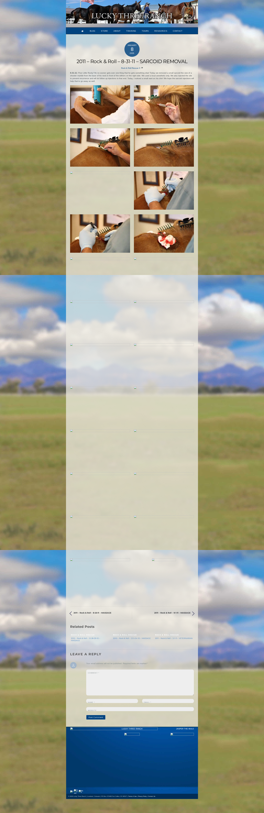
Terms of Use (132, 796)
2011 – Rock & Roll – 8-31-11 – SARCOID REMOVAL (132, 61)
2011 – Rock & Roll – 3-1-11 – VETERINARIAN (174, 638)
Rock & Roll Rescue (130, 68)
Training (131, 31)
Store (104, 31)
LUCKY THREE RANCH (132, 729)
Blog (92, 31)
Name (91, 702)
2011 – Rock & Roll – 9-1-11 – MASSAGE (172, 613)
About (117, 31)
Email (147, 702)
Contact (177, 31)
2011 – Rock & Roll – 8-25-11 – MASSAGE (92, 613)
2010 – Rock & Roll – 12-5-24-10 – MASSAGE (132, 638)
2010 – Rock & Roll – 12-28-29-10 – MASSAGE (85, 639)
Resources (160, 31)
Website (92, 710)
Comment (93, 673)
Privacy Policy (142, 796)
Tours (145, 31)
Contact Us (151, 796)
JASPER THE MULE (185, 729)
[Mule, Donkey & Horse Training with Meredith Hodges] (132, 22)
